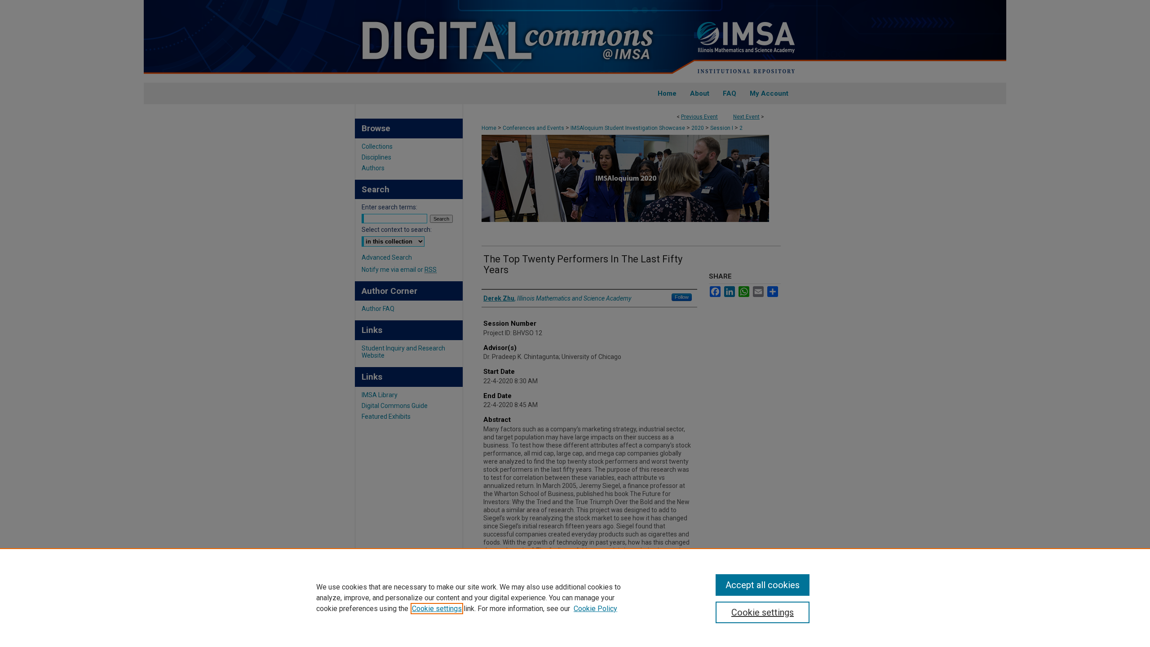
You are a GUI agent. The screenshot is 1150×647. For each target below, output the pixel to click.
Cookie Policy (595, 608)
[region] (575, 597)
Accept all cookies (762, 585)
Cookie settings (437, 608)
